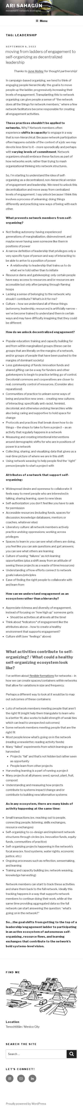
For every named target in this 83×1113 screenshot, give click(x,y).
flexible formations (41, 676)
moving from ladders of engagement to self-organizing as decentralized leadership (40, 57)
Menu (43, 21)
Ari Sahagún (24, 5)
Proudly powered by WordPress (26, 1103)
